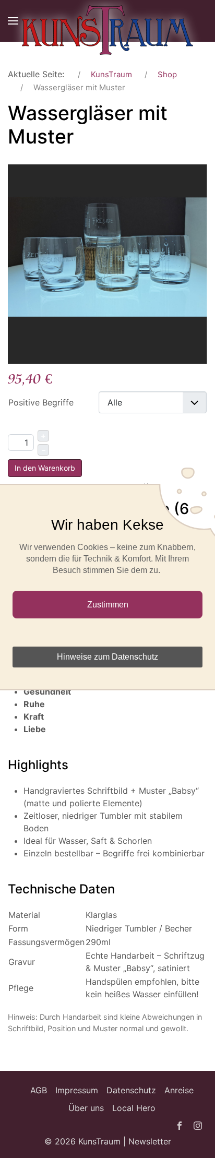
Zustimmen (107, 604)
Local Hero (134, 1108)
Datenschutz (131, 1090)
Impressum (76, 1090)
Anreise (179, 1090)
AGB (38, 1090)
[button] (13, 21)
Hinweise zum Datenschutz (107, 656)
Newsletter (149, 1141)
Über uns (86, 1108)
